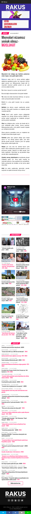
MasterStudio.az (17, 508)
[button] (3, 512)
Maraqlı (5, 33)
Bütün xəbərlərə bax (15, 483)
